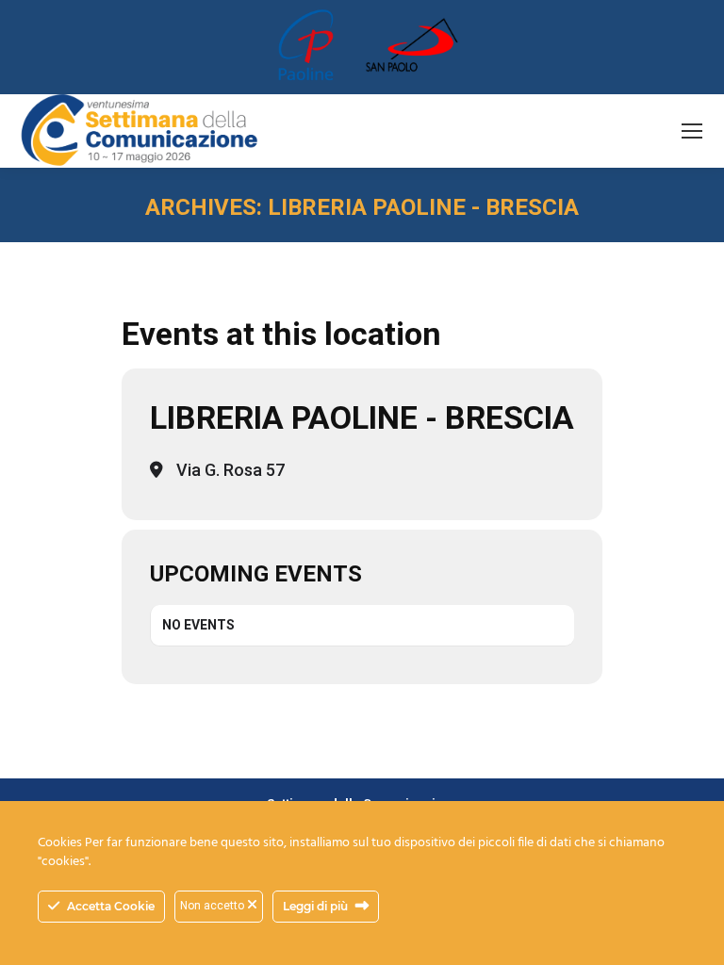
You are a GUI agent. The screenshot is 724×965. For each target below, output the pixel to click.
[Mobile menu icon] (692, 131)
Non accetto (213, 905)
